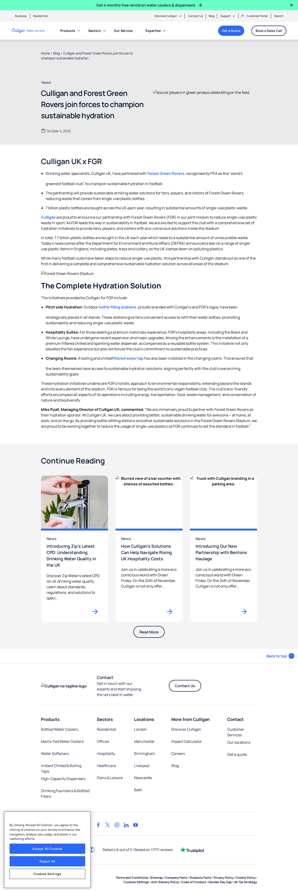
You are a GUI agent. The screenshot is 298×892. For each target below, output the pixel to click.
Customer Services (235, 732)
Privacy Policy (223, 877)
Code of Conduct (193, 882)
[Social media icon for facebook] (98, 825)
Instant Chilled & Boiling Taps (61, 768)
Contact (235, 719)
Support (225, 16)
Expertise (153, 30)
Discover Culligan (166, 16)
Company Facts (176, 877)
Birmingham (144, 753)
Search (278, 16)
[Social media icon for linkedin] (126, 825)
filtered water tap (127, 358)
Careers (178, 753)
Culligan (48, 217)
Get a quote (237, 754)
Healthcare (106, 765)
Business (21, 16)
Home (45, 53)
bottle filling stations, (118, 307)
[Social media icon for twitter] (107, 825)
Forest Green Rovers (165, 173)
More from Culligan (190, 719)
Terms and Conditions (132, 877)
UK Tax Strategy (245, 882)
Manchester (144, 741)
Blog (211, 16)
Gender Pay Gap (220, 882)
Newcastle (143, 777)
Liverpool (141, 765)
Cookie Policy (246, 877)
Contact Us (195, 16)
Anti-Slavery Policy (165, 882)
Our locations (238, 742)
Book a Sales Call (269, 30)
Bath (138, 789)
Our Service (123, 30)
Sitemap (156, 877)
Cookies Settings (47, 874)
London (140, 729)
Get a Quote (231, 30)
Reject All (47, 861)
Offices (103, 741)
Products (67, 30)
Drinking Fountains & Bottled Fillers (65, 793)
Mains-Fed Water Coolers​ (62, 741)
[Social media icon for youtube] (135, 825)
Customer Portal (257, 16)
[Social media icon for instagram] (117, 825)
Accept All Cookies (47, 849)
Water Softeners (55, 753)
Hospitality (106, 753)
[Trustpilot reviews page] (192, 850)
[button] (280, 656)
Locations (144, 719)
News (46, 82)
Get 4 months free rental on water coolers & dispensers (145, 5)
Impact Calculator (186, 741)
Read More (149, 632)
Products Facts (200, 877)
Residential (40, 16)
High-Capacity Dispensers (63, 778)
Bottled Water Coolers (59, 729)
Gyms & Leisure (110, 777)
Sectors (94, 30)
